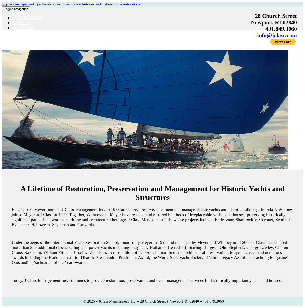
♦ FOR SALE (23, 27)
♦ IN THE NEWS (27, 17)
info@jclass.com (277, 35)
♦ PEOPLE (21, 22)
